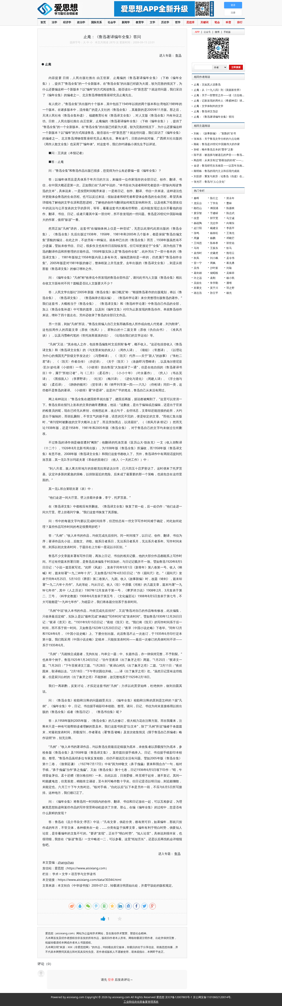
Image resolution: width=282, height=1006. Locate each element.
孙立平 (214, 293)
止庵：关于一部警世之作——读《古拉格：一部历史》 (226, 95)
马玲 (196, 248)
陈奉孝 (214, 243)
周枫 (212, 263)
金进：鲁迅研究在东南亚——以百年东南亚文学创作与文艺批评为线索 (235, 165)
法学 (54, 22)
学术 (55, 874)
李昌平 (230, 228)
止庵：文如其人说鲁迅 (207, 84)
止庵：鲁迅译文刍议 (206, 111)
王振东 (214, 248)
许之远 (198, 278)
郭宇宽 (214, 218)
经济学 (67, 22)
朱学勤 (214, 283)
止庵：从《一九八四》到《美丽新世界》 (218, 90)
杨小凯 (230, 278)
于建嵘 (214, 213)
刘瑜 (229, 268)
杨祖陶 (198, 223)
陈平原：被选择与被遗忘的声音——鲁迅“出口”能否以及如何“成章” (233, 155)
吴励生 (198, 283)
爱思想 (68, 9)
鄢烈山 (198, 208)
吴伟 (196, 268)
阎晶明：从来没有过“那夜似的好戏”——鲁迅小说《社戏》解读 (231, 160)
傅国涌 (214, 208)
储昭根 (214, 273)
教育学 (140, 22)
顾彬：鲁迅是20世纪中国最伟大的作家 (217, 144)
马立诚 (230, 218)
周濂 (196, 238)
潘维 (229, 283)
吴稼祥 (230, 273)
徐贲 (196, 218)
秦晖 (196, 198)
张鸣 (196, 233)
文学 (152, 22)
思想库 (190, 22)
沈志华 (214, 223)
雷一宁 (198, 263)
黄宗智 (198, 213)
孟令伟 (230, 258)
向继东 (230, 223)
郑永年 (230, 198)
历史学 (165, 22)
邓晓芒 (230, 238)
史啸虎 (214, 253)
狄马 (229, 248)
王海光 (230, 233)
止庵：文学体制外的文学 (208, 106)
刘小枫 (214, 258)
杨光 (229, 293)
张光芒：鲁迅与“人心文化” (209, 181)
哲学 (178, 22)
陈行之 (214, 198)
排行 (239, 22)
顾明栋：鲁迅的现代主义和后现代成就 (216, 171)
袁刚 (212, 278)
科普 (228, 22)
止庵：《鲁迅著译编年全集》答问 (214, 116)
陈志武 (230, 213)
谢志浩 (198, 293)
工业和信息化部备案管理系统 (141, 1002)
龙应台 (198, 203)
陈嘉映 (230, 208)
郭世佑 (230, 243)
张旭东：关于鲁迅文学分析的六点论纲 (216, 138)
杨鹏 (212, 238)
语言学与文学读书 (83, 874)
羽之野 (230, 288)
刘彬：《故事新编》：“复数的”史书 (215, 133)
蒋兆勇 (230, 263)
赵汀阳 (198, 228)
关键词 (204, 22)
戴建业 (214, 228)
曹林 (229, 203)
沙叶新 (214, 268)
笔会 (217, 22)
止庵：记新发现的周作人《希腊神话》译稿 (219, 100)
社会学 (112, 22)
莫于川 (214, 288)
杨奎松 (214, 233)
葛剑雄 (198, 273)
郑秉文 (198, 288)
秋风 (196, 258)
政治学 (81, 22)
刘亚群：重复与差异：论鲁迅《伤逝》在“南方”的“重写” (226, 176)
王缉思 (198, 243)
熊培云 (230, 253)
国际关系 (96, 22)
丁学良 (214, 203)
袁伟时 (198, 253)
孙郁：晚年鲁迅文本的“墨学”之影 (213, 149)
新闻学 (126, 22)
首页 (43, 22)
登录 (111, 979)
